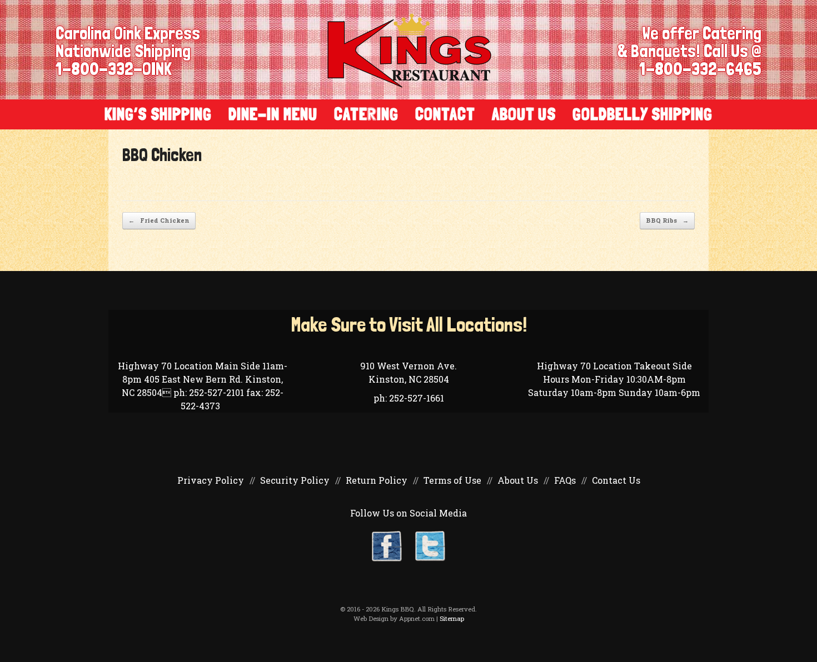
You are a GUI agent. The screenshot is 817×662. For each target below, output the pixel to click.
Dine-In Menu (272, 114)
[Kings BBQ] (409, 49)
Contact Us (616, 480)
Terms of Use (452, 480)
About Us (524, 114)
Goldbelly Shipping (642, 114)
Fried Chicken (159, 220)
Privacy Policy (210, 480)
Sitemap (452, 618)
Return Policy (376, 480)
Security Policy (295, 480)
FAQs (565, 480)
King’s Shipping (158, 114)
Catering (366, 114)
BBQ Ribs (667, 220)
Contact (445, 114)
